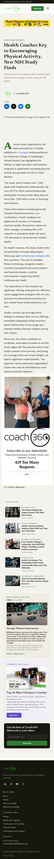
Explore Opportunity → (16, 654)
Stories (6, 800)
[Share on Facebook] (20, 106)
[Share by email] (27, 106)
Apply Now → (14, 715)
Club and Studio (9, 827)
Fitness (6, 816)
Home (5, 796)
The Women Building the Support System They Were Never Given (33, 512)
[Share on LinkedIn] (6, 106)
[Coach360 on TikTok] (23, 784)
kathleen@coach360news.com (15, 844)
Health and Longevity (14, 40)
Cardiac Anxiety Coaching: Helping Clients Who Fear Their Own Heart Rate (35, 528)
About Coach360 (9, 803)
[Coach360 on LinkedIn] (5, 784)
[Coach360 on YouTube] (17, 784)
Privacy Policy (8, 856)
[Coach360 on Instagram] (11, 784)
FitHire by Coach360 (11, 807)
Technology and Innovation (14, 831)
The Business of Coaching (13, 824)
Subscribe (37, 8)
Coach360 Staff (22, 93)
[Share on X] (13, 106)
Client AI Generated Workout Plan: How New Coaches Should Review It (35, 581)
